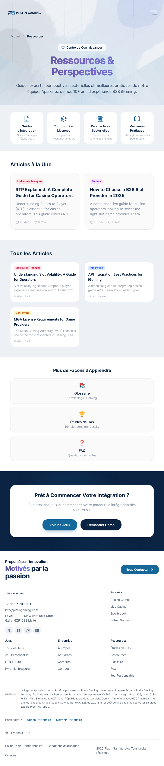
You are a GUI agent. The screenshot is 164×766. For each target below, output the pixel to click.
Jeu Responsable (122, 675)
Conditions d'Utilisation (63, 746)
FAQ (113, 668)
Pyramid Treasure (17, 668)
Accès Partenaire (39, 719)
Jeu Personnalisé (17, 655)
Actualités (65, 655)
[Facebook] (18, 630)
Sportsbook (118, 613)
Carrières (64, 662)
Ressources (118, 655)
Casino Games (120, 599)
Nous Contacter (137, 569)
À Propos (64, 648)
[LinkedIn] (37, 630)
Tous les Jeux (14, 648)
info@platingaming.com (21, 610)
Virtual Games (120, 620)
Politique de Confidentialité (23, 746)
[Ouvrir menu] (154, 13)
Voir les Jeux (59, 525)
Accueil (15, 36)
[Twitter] (9, 630)
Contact (63, 668)
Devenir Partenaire (69, 719)
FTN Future (13, 662)
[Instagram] (28, 630)
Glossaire (116, 662)
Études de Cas (120, 648)
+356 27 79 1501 (18, 604)
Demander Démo (101, 525)
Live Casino (118, 606)
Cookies (10, 755)
